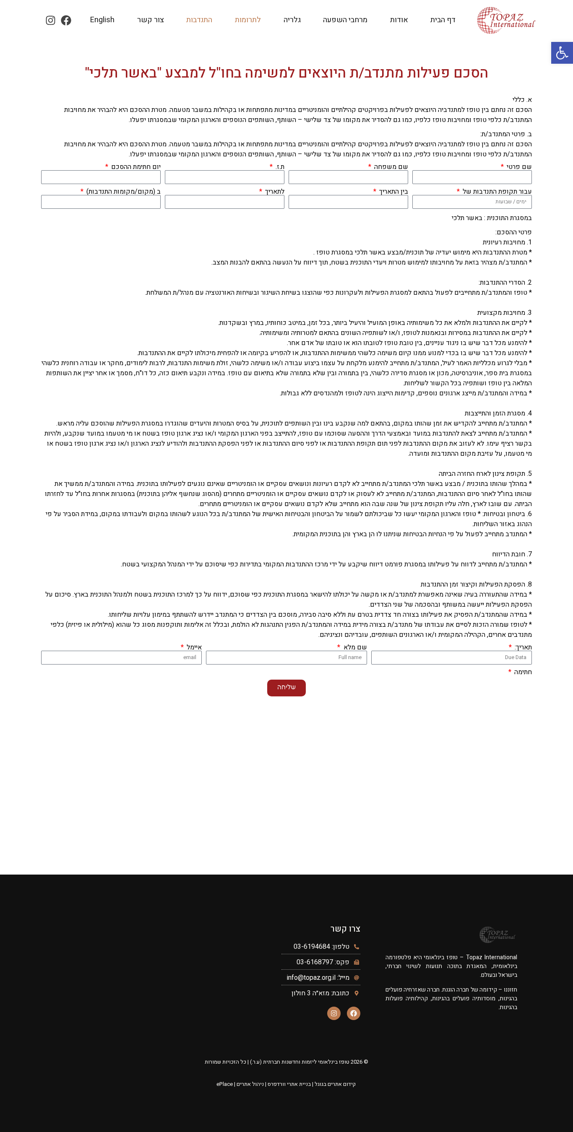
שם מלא (354, 647)
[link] (562, 53)
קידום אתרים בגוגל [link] (335, 1084)
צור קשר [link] (150, 20)
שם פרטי (518, 167)
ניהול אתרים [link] (250, 1084)
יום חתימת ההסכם (135, 167)
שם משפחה (390, 167)
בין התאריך (393, 191)
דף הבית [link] (443, 20)
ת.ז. (279, 167)
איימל (193, 647)
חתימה (522, 672)
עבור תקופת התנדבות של (496, 191)
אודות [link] (399, 20)
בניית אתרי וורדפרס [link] (289, 1084)
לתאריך (273, 191)
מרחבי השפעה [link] (345, 20)
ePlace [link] (224, 1084)
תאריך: (522, 647)
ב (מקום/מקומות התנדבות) (123, 191)
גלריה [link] (292, 20)
